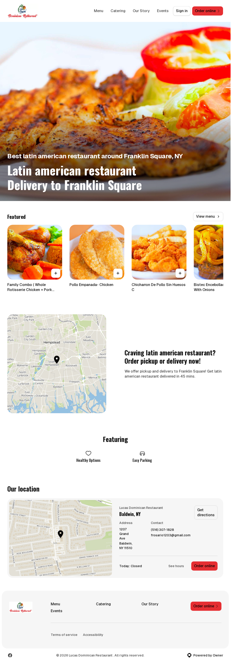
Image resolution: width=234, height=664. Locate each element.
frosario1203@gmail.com (171, 535)
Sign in (182, 10)
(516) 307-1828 (162, 530)
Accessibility (93, 635)
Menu (98, 10)
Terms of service (64, 635)
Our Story (141, 10)
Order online (204, 565)
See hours (176, 566)
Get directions (206, 512)
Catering (118, 10)
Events (163, 10)
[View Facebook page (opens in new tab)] (10, 655)
